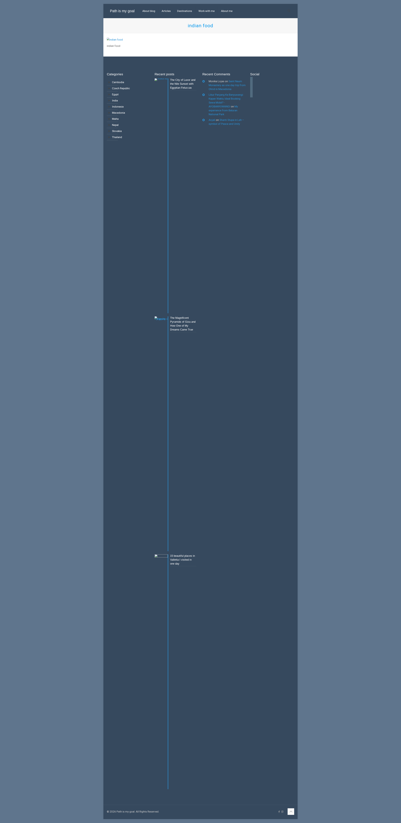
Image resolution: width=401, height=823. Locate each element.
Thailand (117, 137)
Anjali (212, 119)
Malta (115, 118)
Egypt (115, 94)
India (115, 100)
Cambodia (118, 82)
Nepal (115, 124)
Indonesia (118, 106)
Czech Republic (121, 88)
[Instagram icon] (282, 811)
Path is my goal (122, 11)
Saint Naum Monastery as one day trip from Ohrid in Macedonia (227, 85)
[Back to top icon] (291, 811)
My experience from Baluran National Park (223, 110)
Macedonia (118, 112)
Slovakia (117, 131)
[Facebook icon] (279, 811)
